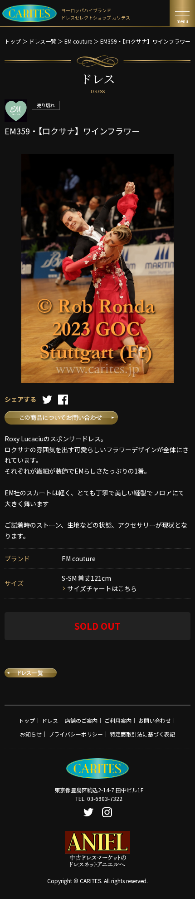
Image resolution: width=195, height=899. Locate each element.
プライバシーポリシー (76, 734)
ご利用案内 (118, 720)
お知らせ (31, 734)
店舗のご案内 (81, 720)
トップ (13, 41)
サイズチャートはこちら (102, 588)
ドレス (50, 720)
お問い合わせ (154, 720)
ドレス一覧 (42, 41)
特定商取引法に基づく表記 (142, 734)
